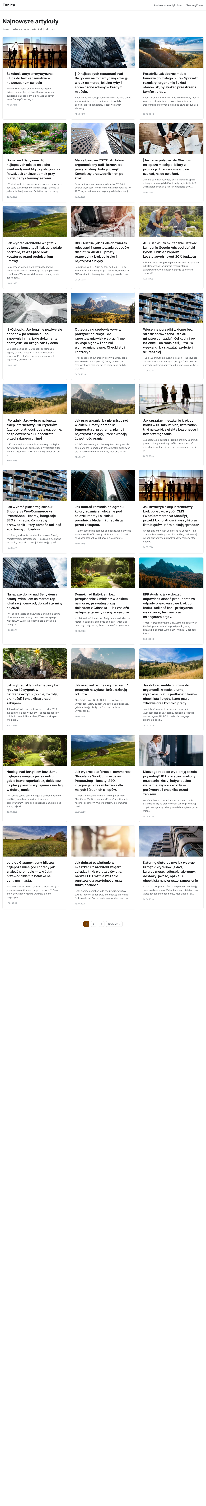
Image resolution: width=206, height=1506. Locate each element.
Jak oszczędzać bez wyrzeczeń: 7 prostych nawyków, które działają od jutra (101, 689)
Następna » (114, 924)
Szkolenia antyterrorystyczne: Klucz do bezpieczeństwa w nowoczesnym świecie (30, 78)
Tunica (9, 5)
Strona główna (194, 5)
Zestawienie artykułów (168, 5)
